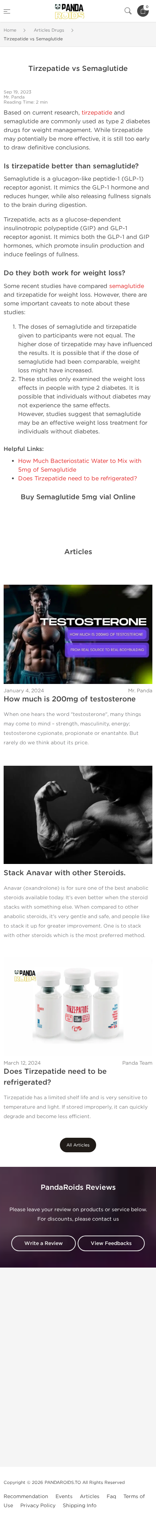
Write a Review (43, 1243)
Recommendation (26, 1496)
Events (64, 1496)
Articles (89, 1496)
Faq (111, 1496)
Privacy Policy (38, 1505)
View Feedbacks (111, 1243)
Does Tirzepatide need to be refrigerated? (77, 478)
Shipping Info (80, 1505)
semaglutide (126, 286)
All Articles (78, 1145)
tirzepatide (97, 112)
